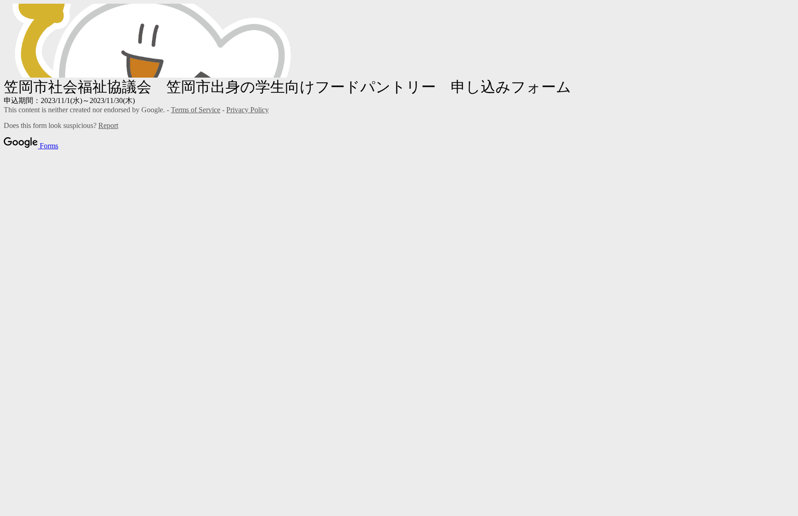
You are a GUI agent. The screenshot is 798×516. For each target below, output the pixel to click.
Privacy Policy (247, 110)
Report (108, 125)
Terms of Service (195, 110)
